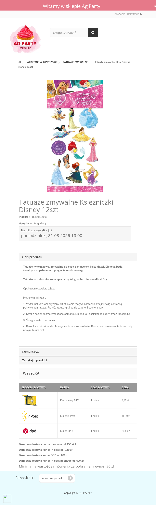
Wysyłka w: (26, 223)
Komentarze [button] (31, 351)
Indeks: (23, 216)
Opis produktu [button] (32, 257)
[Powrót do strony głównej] (20, 61)
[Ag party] (27, 38)
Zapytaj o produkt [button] (34, 360)
